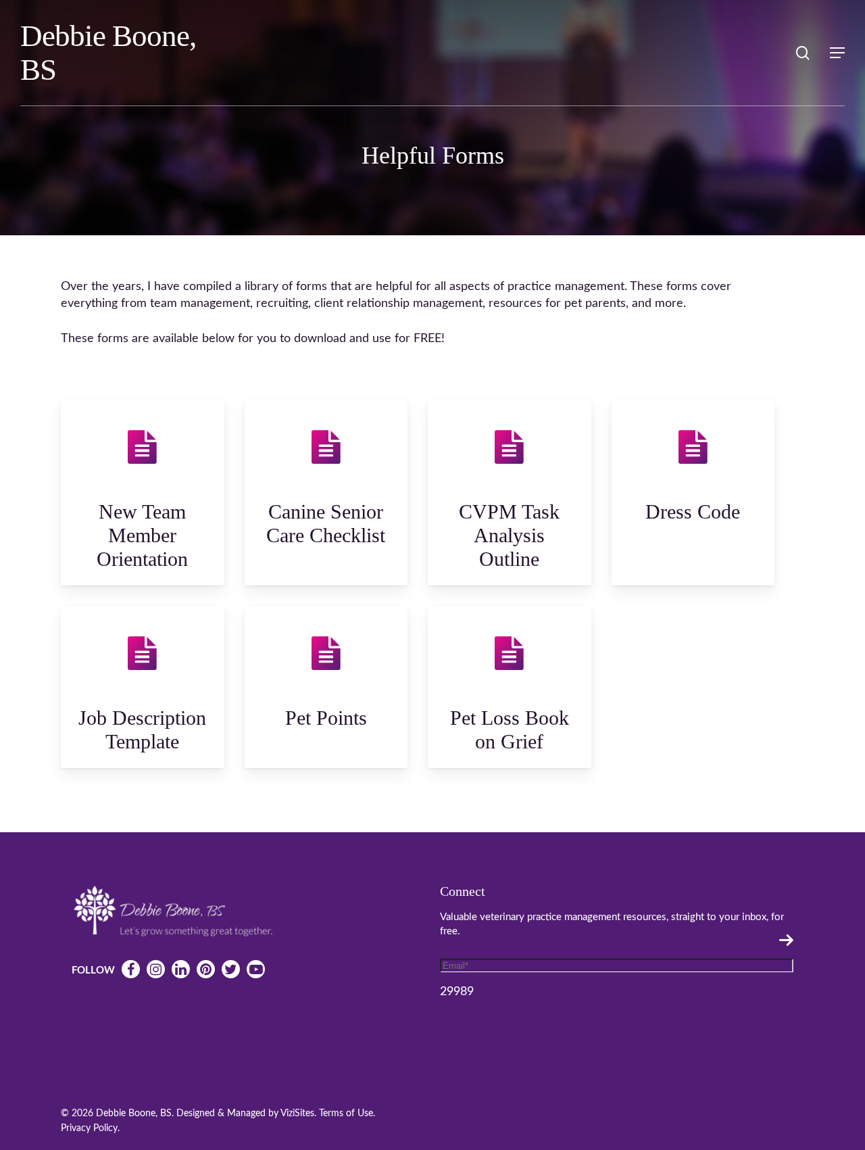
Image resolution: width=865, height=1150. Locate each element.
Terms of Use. (347, 1113)
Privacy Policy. (90, 1128)
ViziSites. (298, 1113)
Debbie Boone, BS (108, 53)
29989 (457, 992)
